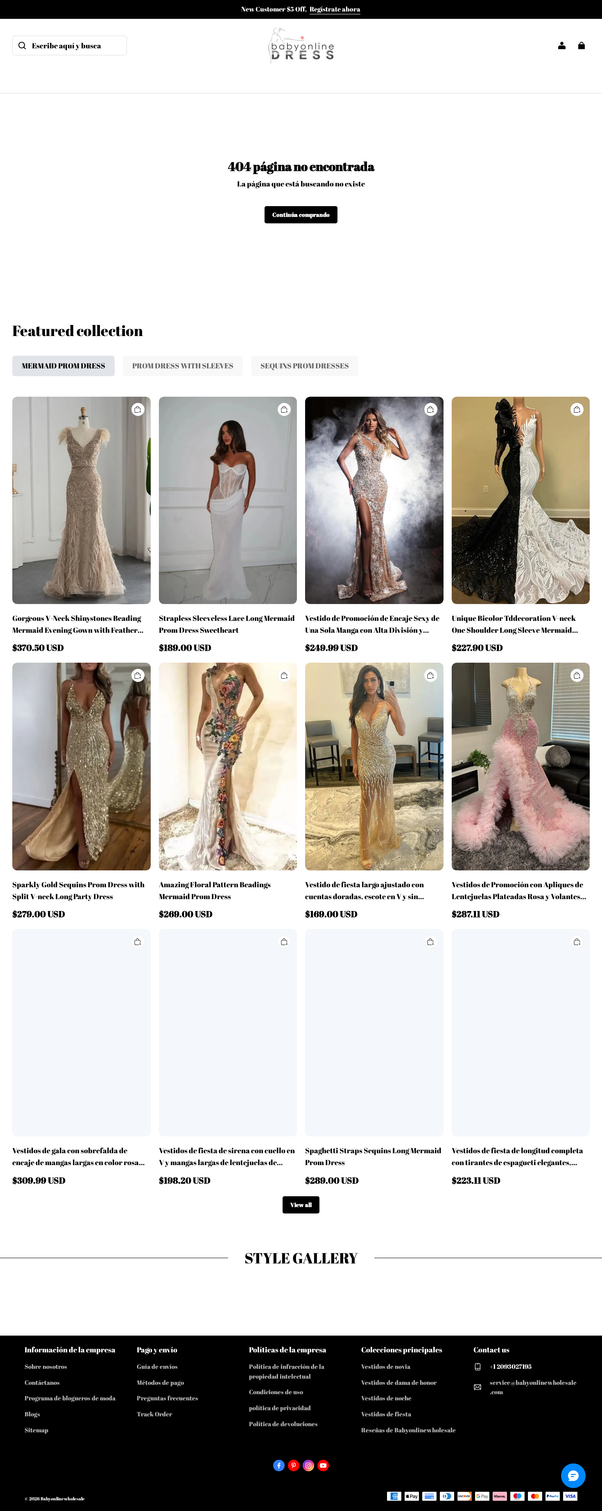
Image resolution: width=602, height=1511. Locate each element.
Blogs (32, 1414)
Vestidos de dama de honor (399, 1382)
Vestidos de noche (386, 1398)
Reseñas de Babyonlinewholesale (408, 1430)
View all (301, 1205)
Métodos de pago (160, 1382)
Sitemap (36, 1430)
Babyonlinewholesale (63, 1498)
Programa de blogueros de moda (70, 1398)
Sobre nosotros (46, 1366)
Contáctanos (42, 1382)
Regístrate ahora (335, 9)
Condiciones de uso (276, 1392)
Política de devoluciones (283, 1424)
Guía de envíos (157, 1366)
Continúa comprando (301, 214)
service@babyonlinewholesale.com (533, 1387)
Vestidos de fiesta (386, 1414)
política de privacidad (280, 1408)
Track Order (154, 1414)
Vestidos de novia (385, 1366)
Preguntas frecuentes (167, 1398)
